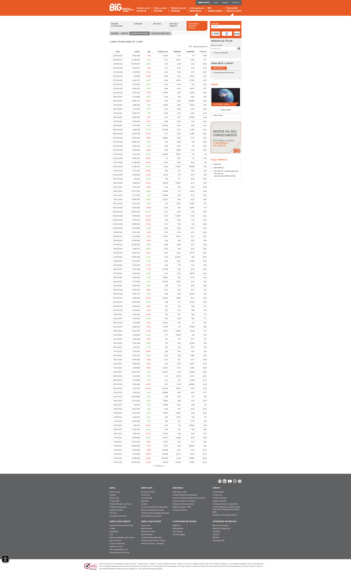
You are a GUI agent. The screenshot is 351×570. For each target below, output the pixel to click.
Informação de (197, 9)
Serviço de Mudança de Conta (152, 510)
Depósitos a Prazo (148, 531)
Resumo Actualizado (117, 25)
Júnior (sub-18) (146, 498)
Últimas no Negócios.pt (221, 528)
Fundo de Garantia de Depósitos (185, 495)
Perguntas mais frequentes (224, 73)
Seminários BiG (218, 540)
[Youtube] (230, 481)
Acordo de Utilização (115, 564)
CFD (111, 534)
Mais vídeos (218, 115)
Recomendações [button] (179, 534)
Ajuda (237, 33)
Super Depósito (147, 534)
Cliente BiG (233, 9)
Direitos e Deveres (220, 501)
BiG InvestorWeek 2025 (119, 550)
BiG (215, 9)
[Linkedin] (224, 481)
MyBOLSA (177, 525)
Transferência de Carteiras (120, 553)
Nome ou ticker (217, 45)
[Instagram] (235, 481)
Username (215, 24)
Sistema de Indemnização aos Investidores (189, 498)
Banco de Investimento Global (122, 7)
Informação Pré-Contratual (151, 516)
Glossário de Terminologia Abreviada (155, 513)
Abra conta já (219, 68)
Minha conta (114, 498)
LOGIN (215, 33)
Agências (217, 164)
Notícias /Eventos (174, 25)
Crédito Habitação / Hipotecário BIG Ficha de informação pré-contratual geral (226, 509)
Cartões (144, 504)
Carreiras (113, 513)
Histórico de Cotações (139, 33)
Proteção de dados (180, 510)
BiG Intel (157, 24)
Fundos (112, 528)
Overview (114, 33)
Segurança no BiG (179, 492)
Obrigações (114, 531)
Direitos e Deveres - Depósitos (152, 543)
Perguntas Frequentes (118, 507)
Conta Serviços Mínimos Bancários (154, 507)
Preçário (225, 3)
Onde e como (143, 9)
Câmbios (216, 534)
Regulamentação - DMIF (182, 507)
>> (163, 466)
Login (216, 3)
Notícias (125, 33)
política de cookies (130, 564)
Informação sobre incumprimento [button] (225, 504)
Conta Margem (218, 492)
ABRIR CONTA (204, 3)
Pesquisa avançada (221, 53)
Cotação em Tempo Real (161, 33)
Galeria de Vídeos (116, 510)
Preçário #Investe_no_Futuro (121, 504)
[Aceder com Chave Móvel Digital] (227, 33)
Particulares (145, 495)
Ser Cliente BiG (115, 540)
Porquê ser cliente (148, 492)
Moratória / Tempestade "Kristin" (225, 515)
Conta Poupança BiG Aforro (151, 537)
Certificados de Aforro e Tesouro (153, 540)
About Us (235, 3)
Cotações (138, 24)
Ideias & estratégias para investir (122, 537)
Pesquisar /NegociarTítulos (193, 26)
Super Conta (146, 525)
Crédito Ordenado (219, 498)
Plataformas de (178, 9)
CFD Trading (177, 531)
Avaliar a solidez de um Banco (184, 501)
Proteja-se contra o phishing (183, 504)
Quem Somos (115, 492)
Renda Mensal (146, 528)
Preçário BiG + (115, 501)
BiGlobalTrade (178, 528)
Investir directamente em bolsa (121, 525)
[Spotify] (220, 481)
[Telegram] (239, 481)
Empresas (145, 501)
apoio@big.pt (219, 168)
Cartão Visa (217, 495)
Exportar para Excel (200, 47)
